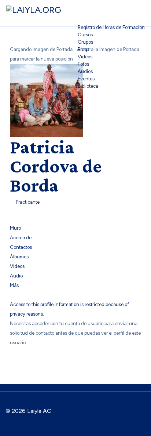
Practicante (27, 202)
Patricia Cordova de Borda (56, 166)
